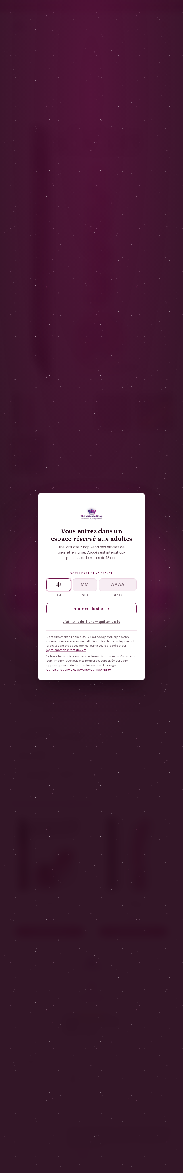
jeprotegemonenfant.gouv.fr (66, 650)
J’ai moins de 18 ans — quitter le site (91, 622)
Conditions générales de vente (67, 669)
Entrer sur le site (88, 608)
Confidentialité (100, 669)
